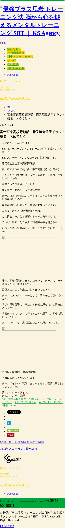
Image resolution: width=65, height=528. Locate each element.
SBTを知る (14, 49)
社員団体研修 (16, 52)
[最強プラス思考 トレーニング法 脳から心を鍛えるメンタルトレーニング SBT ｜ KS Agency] (32, 33)
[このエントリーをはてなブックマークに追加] (9, 423)
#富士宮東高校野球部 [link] (14, 399)
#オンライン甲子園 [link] (25, 402)
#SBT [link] (31, 399)
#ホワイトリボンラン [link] (51, 402)
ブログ (11, 60)
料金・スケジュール (20, 56)
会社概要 (13, 64)
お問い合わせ (16, 68)
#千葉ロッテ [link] (9, 405)
